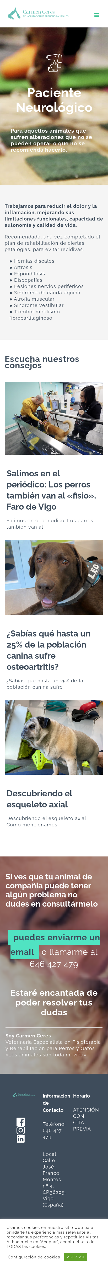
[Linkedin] (21, 1137)
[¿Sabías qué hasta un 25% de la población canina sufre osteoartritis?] (54, 577)
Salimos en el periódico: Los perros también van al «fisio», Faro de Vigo (44, 418)
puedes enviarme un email (55, 944)
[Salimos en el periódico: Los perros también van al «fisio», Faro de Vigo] (54, 418)
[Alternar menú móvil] (97, 15)
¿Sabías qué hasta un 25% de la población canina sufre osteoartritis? (44, 577)
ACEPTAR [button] (75, 1257)
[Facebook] (21, 1120)
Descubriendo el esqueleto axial (44, 737)
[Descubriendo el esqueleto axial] (54, 737)
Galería (64, 418)
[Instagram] (21, 1129)
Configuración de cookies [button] (34, 1257)
